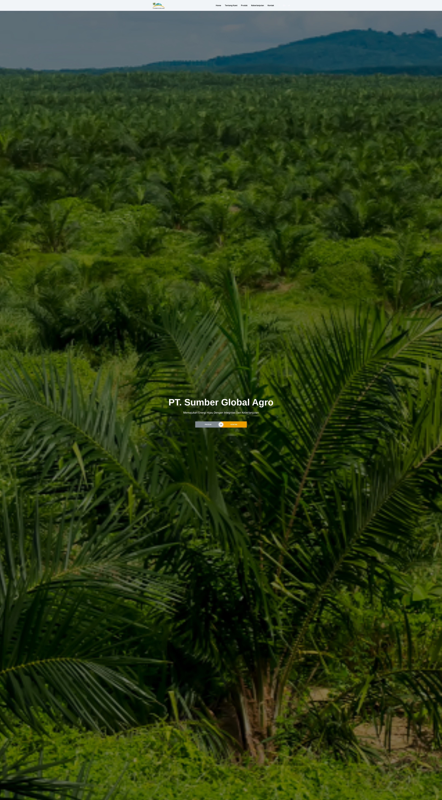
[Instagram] (279, 5)
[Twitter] (289, 5)
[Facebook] (284, 5)
